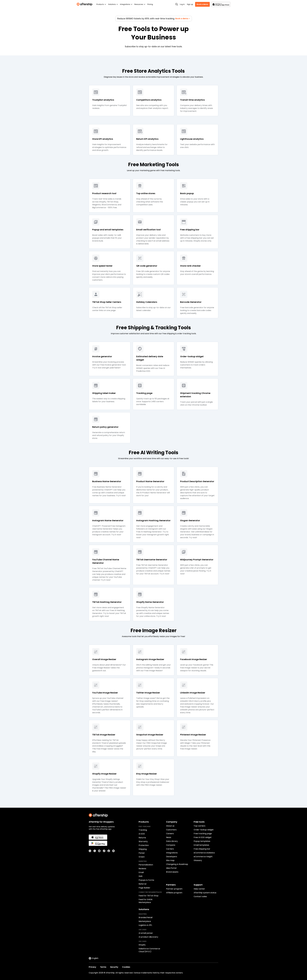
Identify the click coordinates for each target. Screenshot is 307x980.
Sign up (190, 4)
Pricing (150, 4)
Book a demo (202, 4)
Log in (182, 4)
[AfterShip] (85, 4)
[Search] (176, 4)
